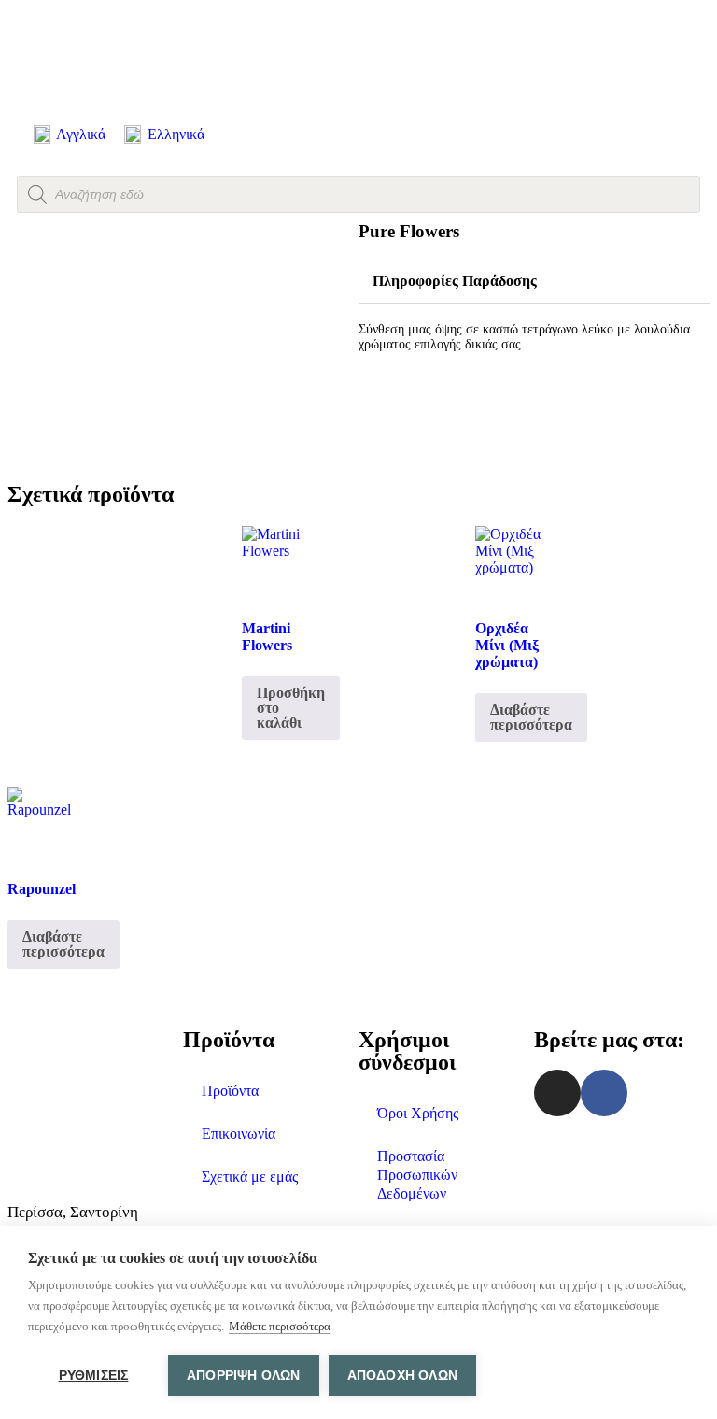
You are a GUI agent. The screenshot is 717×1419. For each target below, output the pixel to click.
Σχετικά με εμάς (250, 1177)
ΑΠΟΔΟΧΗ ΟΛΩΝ (402, 1376)
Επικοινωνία (238, 1134)
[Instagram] (557, 1093)
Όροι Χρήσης (417, 1113)
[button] (534, 282)
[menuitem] (69, 135)
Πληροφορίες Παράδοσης (455, 281)
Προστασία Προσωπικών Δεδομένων (417, 1174)
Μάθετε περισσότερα (279, 1326)
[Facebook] (604, 1093)
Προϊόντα (230, 1091)
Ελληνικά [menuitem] (176, 134)
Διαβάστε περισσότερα (531, 717)
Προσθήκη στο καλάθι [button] (291, 708)
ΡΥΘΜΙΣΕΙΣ (94, 1376)
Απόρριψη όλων (244, 1376)
